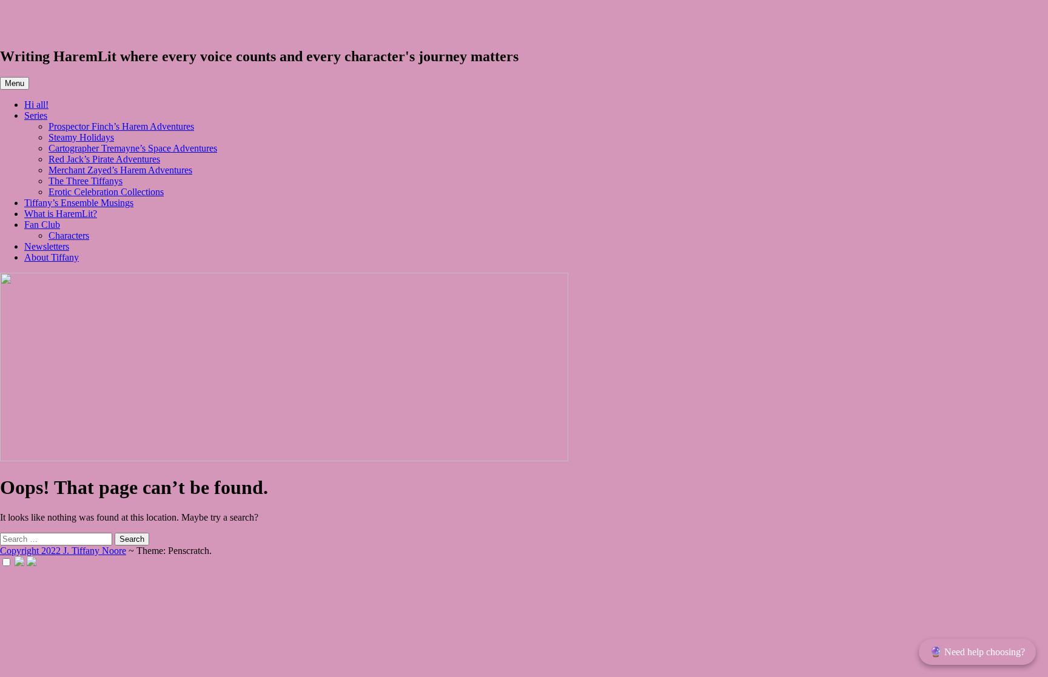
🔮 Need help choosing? (977, 652)
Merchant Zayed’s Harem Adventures (120, 170)
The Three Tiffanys (86, 181)
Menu (14, 83)
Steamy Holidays (81, 137)
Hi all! (36, 104)
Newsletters (46, 246)
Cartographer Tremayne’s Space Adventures (133, 148)
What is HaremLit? (60, 213)
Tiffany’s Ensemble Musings (78, 203)
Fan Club (42, 224)
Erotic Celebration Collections (106, 192)
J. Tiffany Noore (67, 24)
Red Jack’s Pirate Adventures (104, 159)
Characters (69, 235)
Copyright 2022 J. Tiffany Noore (63, 550)
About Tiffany (51, 257)
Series (35, 115)
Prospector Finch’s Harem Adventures (121, 126)
